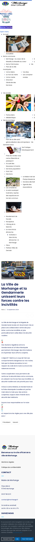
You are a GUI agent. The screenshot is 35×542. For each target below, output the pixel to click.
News (3, 309)
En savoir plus (17, 532)
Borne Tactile (6, 27)
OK (17, 539)
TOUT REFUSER (27, 539)
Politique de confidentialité (11, 467)
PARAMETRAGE (8, 539)
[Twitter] (32, 315)
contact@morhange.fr (9, 500)
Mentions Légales (7, 462)
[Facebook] (27, 315)
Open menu (4, 32)
